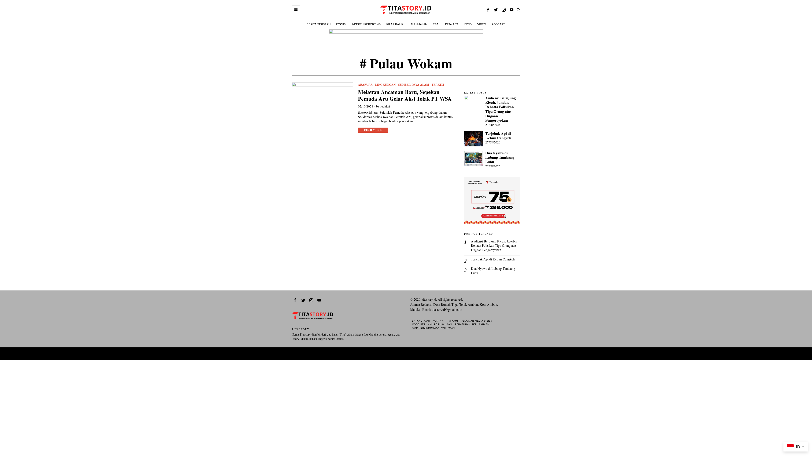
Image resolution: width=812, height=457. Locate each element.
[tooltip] (488, 9)
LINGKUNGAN (385, 85)
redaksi (385, 106)
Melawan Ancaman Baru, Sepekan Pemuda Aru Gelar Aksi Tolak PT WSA (405, 95)
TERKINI (438, 85)
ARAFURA (365, 85)
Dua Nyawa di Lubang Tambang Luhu (499, 157)
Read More (373, 130)
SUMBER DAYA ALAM (413, 85)
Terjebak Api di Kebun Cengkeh (498, 135)
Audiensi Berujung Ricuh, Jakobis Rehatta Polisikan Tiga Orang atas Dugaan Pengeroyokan (500, 109)
